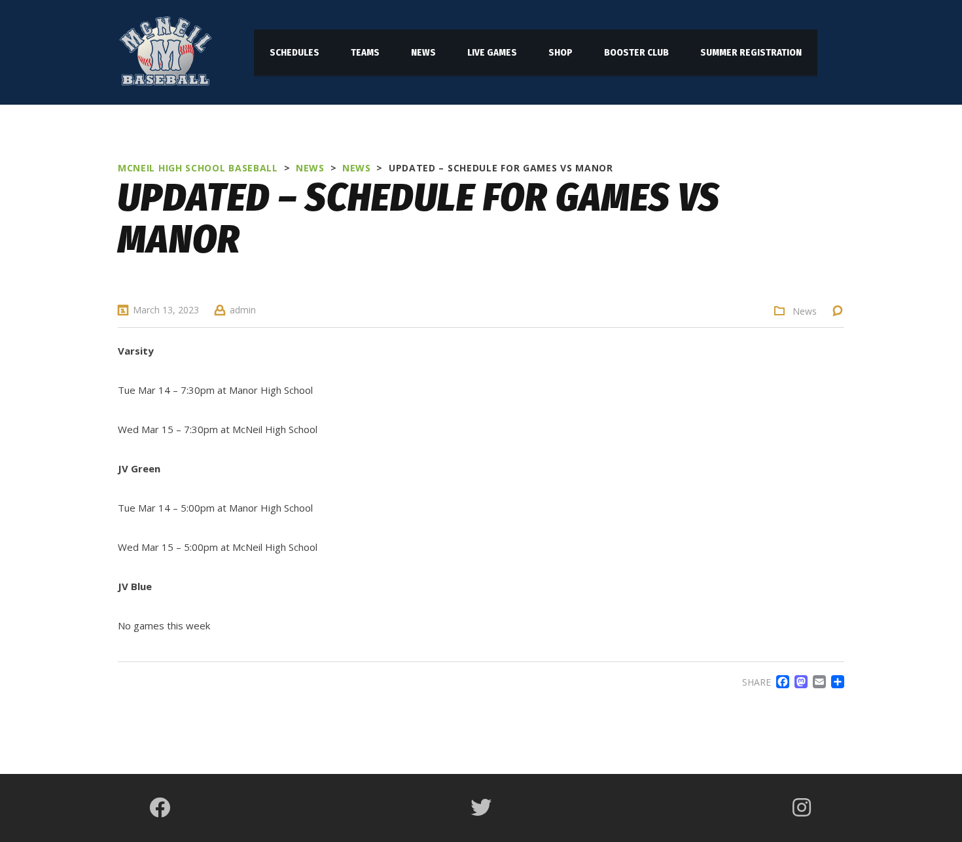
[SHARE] (835, 681)
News (805, 311)
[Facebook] (780, 681)
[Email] (817, 681)
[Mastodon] (798, 681)
